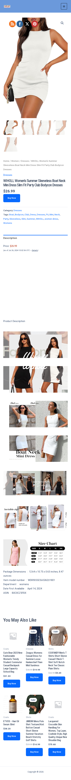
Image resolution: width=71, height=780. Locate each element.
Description (10, 238)
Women (15, 161)
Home (6, 161)
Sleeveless (14, 219)
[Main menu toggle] (64, 6)
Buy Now (12, 198)
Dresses (25, 161)
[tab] (35, 238)
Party (5, 219)
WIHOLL (40, 219)
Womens (7, 223)
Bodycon (19, 214)
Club (27, 214)
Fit (47, 214)
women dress (51, 219)
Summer (31, 219)
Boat (11, 214)
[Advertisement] (35, 291)
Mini (51, 214)
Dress (33, 214)
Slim (23, 219)
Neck (57, 214)
